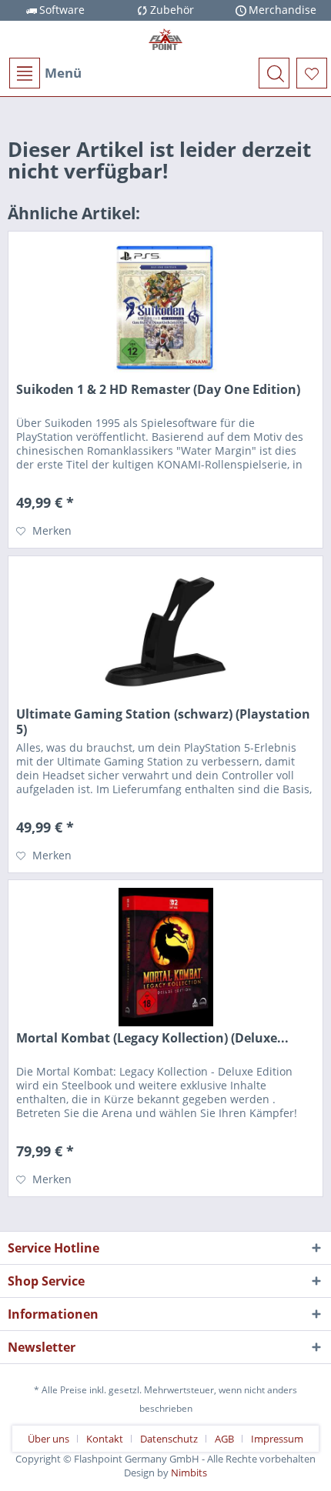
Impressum (277, 1439)
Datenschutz (169, 1439)
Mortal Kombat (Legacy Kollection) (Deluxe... (152, 1038)
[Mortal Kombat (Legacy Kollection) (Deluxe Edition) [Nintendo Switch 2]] (165, 957)
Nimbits (189, 1472)
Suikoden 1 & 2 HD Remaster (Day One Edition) (158, 390)
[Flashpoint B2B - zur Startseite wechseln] (166, 39)
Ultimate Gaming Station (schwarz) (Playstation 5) (163, 721)
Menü (63, 73)
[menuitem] (44, 73)
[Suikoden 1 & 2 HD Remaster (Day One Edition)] (165, 308)
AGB (224, 1439)
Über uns (48, 1439)
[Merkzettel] (311, 73)
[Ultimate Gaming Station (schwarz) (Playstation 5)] (165, 633)
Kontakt (104, 1439)
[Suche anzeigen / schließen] (274, 73)
